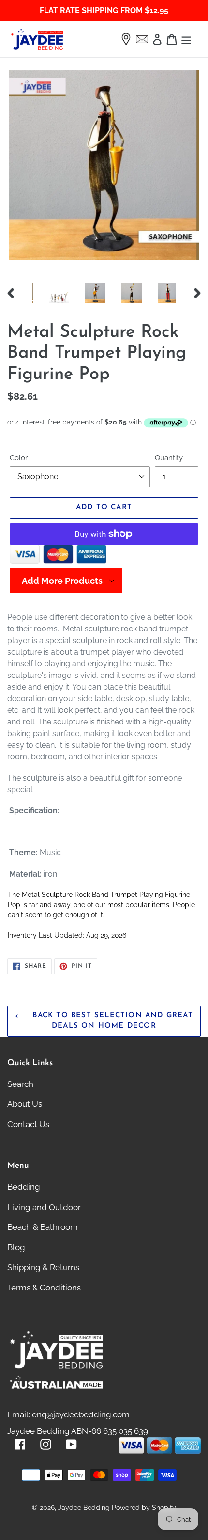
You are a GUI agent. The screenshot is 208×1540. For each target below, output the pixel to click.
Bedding (23, 1187)
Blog (16, 1247)
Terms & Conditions (44, 1287)
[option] (50, 293)
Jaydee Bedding (84, 1507)
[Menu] (186, 39)
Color (19, 458)
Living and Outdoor (44, 1207)
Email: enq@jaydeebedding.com (68, 1414)
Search (20, 1084)
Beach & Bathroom (42, 1227)
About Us (24, 1104)
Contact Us (28, 1124)
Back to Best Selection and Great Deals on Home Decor (111, 1021)
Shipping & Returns (43, 1267)
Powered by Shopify (144, 1507)
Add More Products (62, 581)
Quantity (169, 458)
